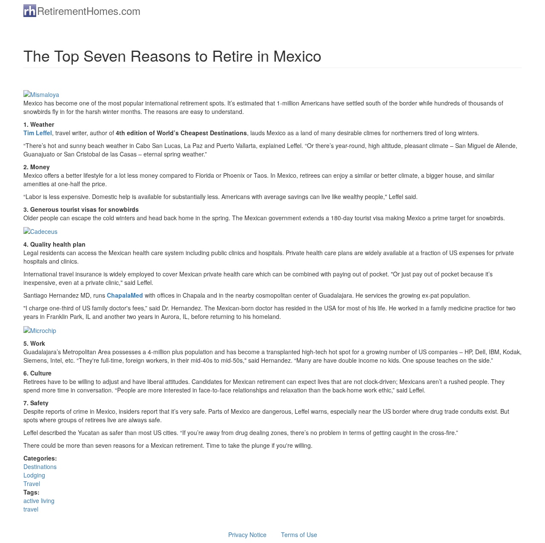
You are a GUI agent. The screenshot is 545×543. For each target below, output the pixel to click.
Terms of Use (299, 534)
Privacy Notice (247, 534)
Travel (31, 483)
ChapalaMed (125, 295)
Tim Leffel (37, 132)
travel (30, 509)
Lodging (34, 475)
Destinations (40, 466)
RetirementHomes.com (89, 10)
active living (38, 500)
